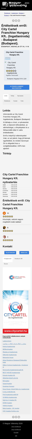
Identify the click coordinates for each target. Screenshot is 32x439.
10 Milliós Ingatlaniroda (10, 397)
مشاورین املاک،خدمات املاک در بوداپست (14, 344)
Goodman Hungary (8, 386)
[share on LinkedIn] (18, 21)
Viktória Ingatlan (8, 405)
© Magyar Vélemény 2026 (13, 423)
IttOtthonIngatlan (8, 349)
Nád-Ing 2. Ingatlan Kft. (10, 400)
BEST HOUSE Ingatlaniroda (11, 372)
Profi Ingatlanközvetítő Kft (10, 394)
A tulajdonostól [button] (7, 258)
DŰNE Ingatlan (7, 403)
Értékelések (7, 13)
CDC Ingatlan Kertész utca (11, 411)
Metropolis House (8, 357)
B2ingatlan (6, 381)
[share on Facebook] (13, 21)
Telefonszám (10, 252)
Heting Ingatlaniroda (9, 346)
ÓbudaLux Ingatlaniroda (10, 352)
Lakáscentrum (7, 341)
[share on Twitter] (16, 21)
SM (16, 436)
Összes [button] (6, 263)
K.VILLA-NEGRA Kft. (9, 392)
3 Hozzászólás (7, 58)
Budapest (21, 13)
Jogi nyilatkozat (16, 426)
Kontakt (3, 8)
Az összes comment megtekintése (16, 87)
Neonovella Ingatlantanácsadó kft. (13, 370)
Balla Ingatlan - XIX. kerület (11, 408)
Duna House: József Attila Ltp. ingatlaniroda (16, 389)
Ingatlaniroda (14, 13)
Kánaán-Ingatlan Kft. (9, 375)
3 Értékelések (7, 57)
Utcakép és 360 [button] (18, 258)
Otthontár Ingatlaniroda (10, 355)
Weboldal (24, 252)
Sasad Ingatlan (7, 383)
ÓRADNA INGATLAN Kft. (10, 378)
